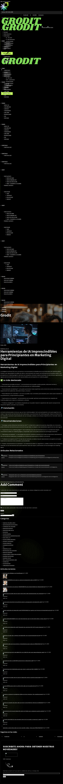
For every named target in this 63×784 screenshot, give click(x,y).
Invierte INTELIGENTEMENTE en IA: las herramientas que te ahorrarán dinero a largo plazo (25, 618)
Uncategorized (6, 563)
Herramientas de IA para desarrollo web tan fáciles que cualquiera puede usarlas (23, 711)
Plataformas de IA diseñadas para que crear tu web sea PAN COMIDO (20, 669)
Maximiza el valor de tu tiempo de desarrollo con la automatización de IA (21, 635)
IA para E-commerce (8, 541)
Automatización (4, 482)
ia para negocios (7, 543)
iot (3, 547)
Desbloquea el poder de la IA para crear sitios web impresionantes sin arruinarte (23, 593)
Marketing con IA (4, 348)
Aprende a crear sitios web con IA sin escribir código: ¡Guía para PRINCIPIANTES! (22, 728)
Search (2, 513)
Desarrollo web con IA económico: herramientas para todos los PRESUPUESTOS (22, 644)
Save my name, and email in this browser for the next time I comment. (19, 507)
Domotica (5, 532)
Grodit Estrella (9, 41)
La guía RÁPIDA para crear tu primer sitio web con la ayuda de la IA (19, 686)
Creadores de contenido (9, 526)
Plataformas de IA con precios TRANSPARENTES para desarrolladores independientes (24, 586)
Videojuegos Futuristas (8, 565)
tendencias (6, 561)
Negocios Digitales (7, 552)
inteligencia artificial (14, 482)
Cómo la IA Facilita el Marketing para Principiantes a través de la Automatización (29, 465)
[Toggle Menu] (1, 29)
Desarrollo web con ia (8, 530)
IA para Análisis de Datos (9, 539)
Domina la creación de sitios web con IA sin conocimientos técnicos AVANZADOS (23, 702)
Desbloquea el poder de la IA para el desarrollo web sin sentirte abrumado (21, 677)
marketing (21, 482)
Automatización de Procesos (10, 524)
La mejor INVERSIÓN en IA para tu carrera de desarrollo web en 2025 (20, 580)
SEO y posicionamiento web (10, 560)
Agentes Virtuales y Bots (9, 522)
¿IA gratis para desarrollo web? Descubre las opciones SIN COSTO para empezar (23, 627)
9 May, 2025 (3, 345)
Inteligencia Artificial (8, 545)
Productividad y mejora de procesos (12, 554)
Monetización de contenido (10, 550)
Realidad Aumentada (8, 556)
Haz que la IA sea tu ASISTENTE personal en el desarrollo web (18, 660)
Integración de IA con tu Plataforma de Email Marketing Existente (25, 474)
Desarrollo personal (8, 528)
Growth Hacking (7, 534)
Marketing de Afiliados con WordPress (12, 573)
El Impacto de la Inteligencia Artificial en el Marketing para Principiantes (27, 455)
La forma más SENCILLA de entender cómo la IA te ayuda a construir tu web (22, 719)
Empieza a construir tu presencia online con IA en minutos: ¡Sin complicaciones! (23, 694)
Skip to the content (5, 1)
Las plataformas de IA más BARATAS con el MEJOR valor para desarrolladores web (23, 652)
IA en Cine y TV (6, 537)
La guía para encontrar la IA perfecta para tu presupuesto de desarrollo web (22, 602)
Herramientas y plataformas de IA (11, 535)
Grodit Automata (10, 39)
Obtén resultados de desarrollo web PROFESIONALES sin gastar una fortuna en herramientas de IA (27, 610)
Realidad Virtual (7, 558)
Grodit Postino (9, 83)
